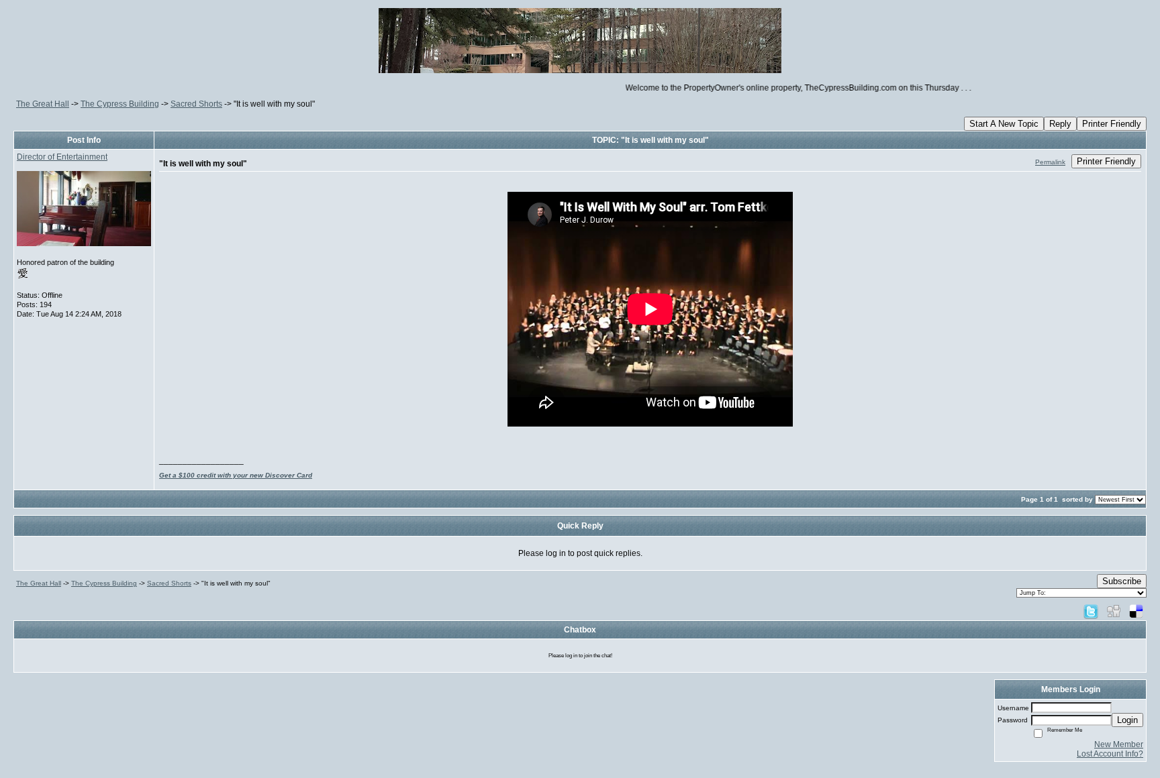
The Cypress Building (120, 104)
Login (1127, 720)
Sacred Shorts (196, 104)
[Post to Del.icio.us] (1136, 611)
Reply (1060, 124)
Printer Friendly (1111, 124)
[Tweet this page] (1091, 611)
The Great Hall (42, 104)
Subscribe (1121, 581)
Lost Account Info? (1110, 754)
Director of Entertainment (62, 157)
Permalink (1050, 162)
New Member (1118, 744)
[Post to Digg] (1114, 611)
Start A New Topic (1003, 124)
